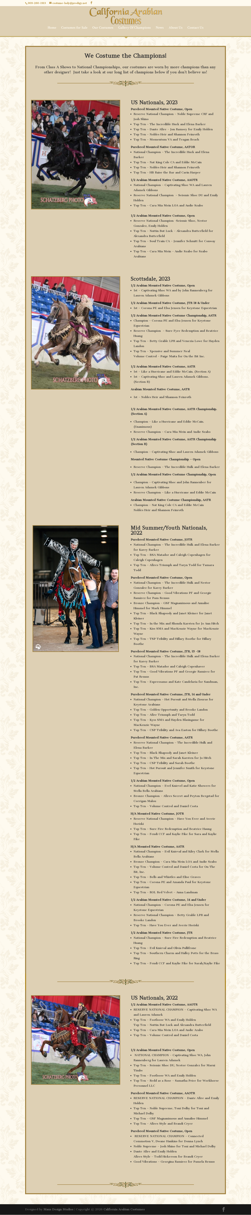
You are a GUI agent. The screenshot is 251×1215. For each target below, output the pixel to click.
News (160, 28)
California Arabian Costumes (124, 1209)
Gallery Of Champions (134, 28)
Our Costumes (102, 28)
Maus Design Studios (58, 1209)
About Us (176, 28)
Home (52, 28)
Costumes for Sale (74, 28)
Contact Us (195, 28)
